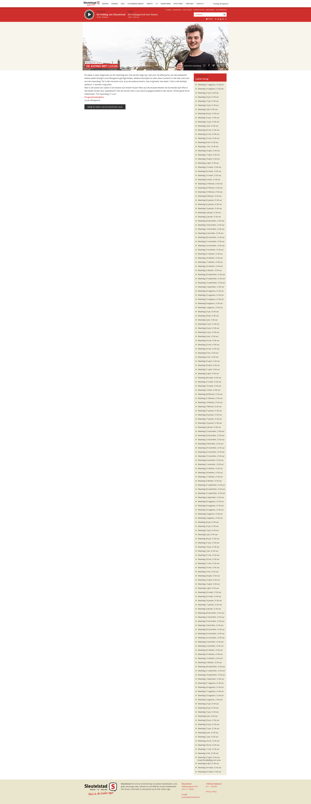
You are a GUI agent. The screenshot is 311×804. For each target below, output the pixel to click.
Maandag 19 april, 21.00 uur (208, 580)
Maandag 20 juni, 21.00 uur (208, 328)
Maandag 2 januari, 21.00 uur (209, 216)
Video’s (150, 4)
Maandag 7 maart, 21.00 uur (208, 390)
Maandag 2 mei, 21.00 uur (207, 357)
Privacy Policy (211, 791)
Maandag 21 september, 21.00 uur (211, 670)
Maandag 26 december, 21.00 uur (210, 221)
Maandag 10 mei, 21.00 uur (208, 567)
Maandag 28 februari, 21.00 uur (210, 394)
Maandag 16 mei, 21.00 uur (208, 349)
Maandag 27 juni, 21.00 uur (208, 324)
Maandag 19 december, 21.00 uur (210, 225)
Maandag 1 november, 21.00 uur (210, 464)
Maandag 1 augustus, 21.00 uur (210, 307)
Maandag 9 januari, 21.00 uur (209, 212)
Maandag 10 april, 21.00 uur (208, 159)
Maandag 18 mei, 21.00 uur (208, 745)
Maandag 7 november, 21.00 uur (210, 249)
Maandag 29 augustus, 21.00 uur (210, 291)
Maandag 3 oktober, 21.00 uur (209, 270)
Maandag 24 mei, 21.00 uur (208, 559)
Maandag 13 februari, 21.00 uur (210, 192)
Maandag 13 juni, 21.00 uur (208, 332)
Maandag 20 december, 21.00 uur (210, 435)
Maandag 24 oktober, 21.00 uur (210, 258)
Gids (123, 4)
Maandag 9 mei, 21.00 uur (207, 353)
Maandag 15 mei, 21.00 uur (208, 138)
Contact (200, 4)
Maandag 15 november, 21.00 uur (211, 456)
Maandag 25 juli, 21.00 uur (208, 311)
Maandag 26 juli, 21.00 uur (208, 522)
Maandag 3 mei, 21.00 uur (207, 571)
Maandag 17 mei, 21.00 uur (208, 563)
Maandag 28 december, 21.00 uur (210, 613)
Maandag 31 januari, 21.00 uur (209, 410)
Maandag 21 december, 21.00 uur (210, 617)
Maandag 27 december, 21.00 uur (210, 431)
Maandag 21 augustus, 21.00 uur (210, 84)
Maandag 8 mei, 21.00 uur (207, 142)
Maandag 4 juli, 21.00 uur (207, 320)
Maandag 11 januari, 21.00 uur (209, 604)
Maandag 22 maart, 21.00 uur (209, 596)
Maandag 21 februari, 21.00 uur (210, 398)
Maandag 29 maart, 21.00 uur (209, 592)
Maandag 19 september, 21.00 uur (211, 278)
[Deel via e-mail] (223, 66)
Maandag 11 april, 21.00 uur (208, 369)
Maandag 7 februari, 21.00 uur (209, 406)
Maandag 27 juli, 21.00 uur (208, 704)
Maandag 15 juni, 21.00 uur (208, 728)
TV (157, 4)
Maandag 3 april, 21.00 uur (208, 163)
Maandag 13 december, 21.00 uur (210, 439)
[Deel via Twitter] (214, 66)
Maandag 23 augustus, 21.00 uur (210, 505)
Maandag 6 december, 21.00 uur (210, 443)
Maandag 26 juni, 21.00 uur (208, 113)
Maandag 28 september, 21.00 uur (211, 666)
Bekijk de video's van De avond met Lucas (104, 107)
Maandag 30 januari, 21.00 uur (209, 200)
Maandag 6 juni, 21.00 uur (207, 336)
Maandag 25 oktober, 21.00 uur (210, 468)
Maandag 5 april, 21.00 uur (208, 588)
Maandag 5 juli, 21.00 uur (207, 534)
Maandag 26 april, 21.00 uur (208, 576)
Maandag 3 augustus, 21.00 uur (210, 699)
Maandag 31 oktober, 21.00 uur (210, 254)
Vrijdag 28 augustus (220, 4)
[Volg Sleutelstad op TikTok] (218, 19)
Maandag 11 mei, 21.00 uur (208, 749)
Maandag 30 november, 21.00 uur (211, 629)
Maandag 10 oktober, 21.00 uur (210, 266)
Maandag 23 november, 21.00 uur (211, 633)
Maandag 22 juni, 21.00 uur (208, 724)
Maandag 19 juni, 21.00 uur (208, 117)
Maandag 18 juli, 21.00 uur (208, 316)
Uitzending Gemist (135, 4)
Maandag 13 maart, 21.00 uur (209, 175)
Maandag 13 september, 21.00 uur (211, 493)
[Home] (91, 3)
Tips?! (210, 19)
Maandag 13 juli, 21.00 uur (208, 712)
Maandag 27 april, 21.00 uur (208, 757)
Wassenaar (210, 10)
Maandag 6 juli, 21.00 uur (207, 716)
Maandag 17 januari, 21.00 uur (209, 419)
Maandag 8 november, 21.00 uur (210, 460)
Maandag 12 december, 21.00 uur (210, 229)
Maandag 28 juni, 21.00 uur (208, 538)
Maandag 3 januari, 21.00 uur (209, 427)
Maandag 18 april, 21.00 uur (208, 365)
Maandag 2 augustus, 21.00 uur (210, 518)
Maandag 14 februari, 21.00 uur (210, 402)
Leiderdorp (177, 10)
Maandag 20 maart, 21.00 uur (209, 171)
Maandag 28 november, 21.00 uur (211, 237)
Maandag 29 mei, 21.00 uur (208, 130)
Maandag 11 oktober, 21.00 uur (210, 477)
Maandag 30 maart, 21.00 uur (209, 767)
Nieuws (105, 4)
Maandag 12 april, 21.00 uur (208, 584)
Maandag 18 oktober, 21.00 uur (210, 472)
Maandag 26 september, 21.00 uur (211, 274)
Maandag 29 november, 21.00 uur (211, 448)
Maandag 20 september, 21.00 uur (211, 489)
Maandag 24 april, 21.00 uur (208, 150)
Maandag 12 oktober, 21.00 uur (210, 658)
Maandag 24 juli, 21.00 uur (208, 97)
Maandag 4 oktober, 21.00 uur (209, 481)
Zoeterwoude (221, 10)
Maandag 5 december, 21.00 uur (210, 233)
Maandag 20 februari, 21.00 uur (210, 188)
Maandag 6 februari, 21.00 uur (209, 196)
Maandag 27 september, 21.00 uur (211, 485)
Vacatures (178, 4)
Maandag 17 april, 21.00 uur (208, 155)
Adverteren (166, 4)
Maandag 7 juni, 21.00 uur (207, 551)
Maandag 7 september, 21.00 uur (210, 679)
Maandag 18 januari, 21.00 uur (209, 600)
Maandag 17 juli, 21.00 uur (208, 101)
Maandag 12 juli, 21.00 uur (208, 530)
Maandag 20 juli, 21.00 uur (208, 708)
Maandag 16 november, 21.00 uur (211, 637)
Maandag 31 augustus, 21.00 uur (210, 683)
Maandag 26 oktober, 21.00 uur (210, 650)
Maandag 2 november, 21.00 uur (210, 646)
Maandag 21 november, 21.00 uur (211, 241)
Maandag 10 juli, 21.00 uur (208, 105)
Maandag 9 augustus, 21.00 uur (210, 514)
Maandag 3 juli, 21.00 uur (207, 109)
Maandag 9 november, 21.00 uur (210, 642)
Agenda (114, 4)
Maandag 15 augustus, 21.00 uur (210, 299)
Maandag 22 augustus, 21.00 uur (210, 295)
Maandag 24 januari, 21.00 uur (209, 415)
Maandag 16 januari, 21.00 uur (209, 208)
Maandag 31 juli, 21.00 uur (208, 93)
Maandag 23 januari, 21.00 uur (209, 204)
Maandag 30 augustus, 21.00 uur (210, 501)
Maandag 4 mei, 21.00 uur (207, 753)
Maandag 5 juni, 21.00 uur (207, 126)
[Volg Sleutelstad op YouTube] (220, 19)
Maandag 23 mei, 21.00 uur (208, 344)
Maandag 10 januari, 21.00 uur (209, 423)
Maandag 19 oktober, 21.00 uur (210, 654)
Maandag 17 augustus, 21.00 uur (210, 691)
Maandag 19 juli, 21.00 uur (208, 526)
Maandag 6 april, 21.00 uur (208, 763)
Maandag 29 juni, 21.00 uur (208, 720)
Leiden (169, 10)
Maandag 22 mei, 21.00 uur (208, 134)
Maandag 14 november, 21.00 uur (211, 245)
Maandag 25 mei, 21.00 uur (208, 741)
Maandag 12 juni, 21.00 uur (208, 122)
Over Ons (189, 4)
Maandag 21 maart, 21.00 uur (209, 382)
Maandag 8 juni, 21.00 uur (207, 732)
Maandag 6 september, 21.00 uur (210, 497)
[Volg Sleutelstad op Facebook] (216, 19)
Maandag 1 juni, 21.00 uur (207, 737)
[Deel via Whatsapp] (204, 66)
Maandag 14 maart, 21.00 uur (209, 386)
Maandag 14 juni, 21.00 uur (208, 547)
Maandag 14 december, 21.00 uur (210, 621)
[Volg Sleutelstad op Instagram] (223, 19)
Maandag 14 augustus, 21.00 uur (210, 89)
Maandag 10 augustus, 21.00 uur (210, 695)
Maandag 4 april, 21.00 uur (208, 373)
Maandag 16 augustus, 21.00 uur (210, 510)
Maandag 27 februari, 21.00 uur (210, 183)
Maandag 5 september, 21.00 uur (210, 287)
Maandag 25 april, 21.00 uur (208, 361)
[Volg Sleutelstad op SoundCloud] (225, 19)
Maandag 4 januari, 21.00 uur (209, 609)
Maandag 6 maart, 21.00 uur (208, 179)
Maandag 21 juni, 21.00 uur (208, 543)
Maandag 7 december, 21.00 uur (210, 625)
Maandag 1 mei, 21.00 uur (207, 146)
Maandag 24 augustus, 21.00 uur (210, 687)
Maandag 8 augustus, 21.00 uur (210, 303)
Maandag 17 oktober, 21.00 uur (210, 262)
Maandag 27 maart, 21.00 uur (209, 167)
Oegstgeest (187, 10)
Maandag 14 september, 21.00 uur (211, 675)
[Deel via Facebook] (209, 66)
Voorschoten (199, 10)
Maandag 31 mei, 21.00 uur (208, 555)
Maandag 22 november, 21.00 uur (211, 452)
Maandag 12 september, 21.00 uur (211, 283)
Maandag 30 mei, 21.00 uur (208, 340)
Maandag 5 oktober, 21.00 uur (209, 662)
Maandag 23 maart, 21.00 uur (209, 771)
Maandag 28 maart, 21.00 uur (209, 377)
